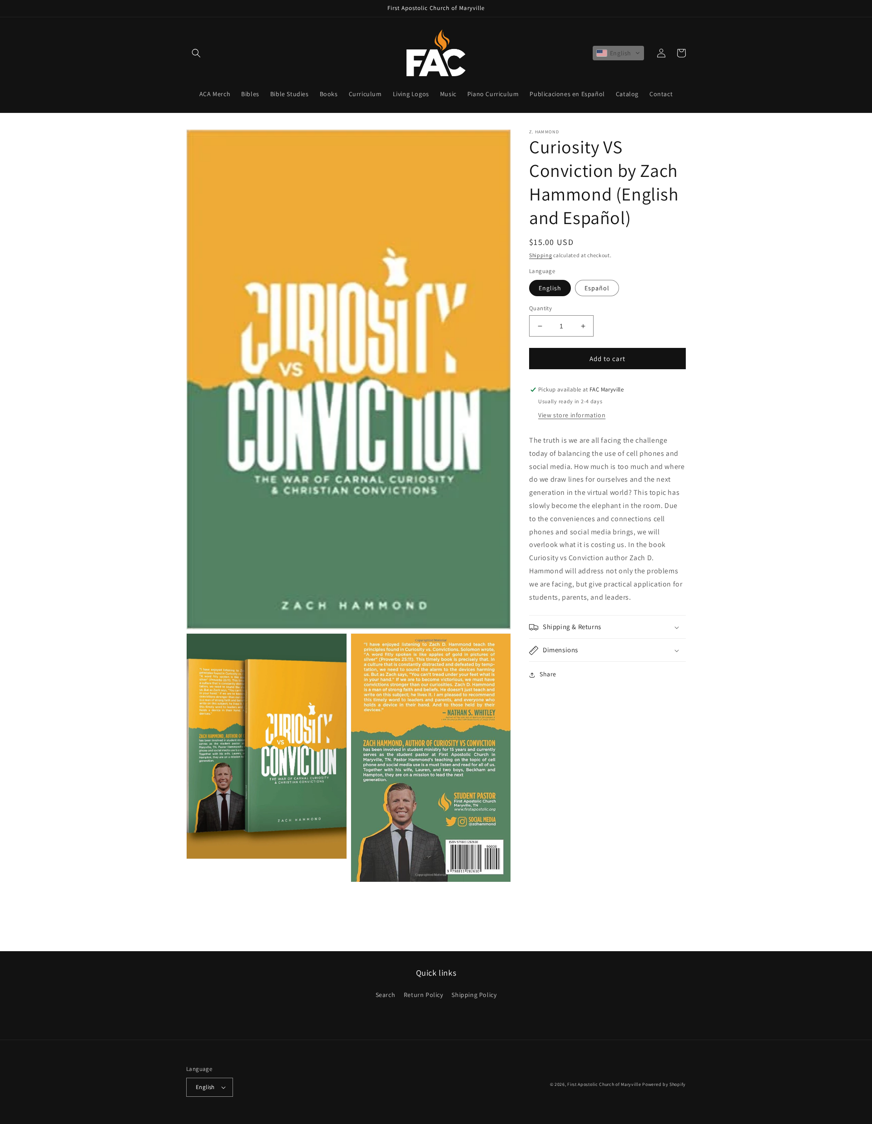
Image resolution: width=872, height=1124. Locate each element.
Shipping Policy (473, 995)
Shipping (540, 255)
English (550, 288)
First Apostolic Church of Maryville (604, 1084)
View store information (571, 415)
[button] (196, 53)
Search (386, 995)
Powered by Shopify (664, 1084)
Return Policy (423, 995)
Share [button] (548, 674)
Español (597, 288)
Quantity (540, 308)
